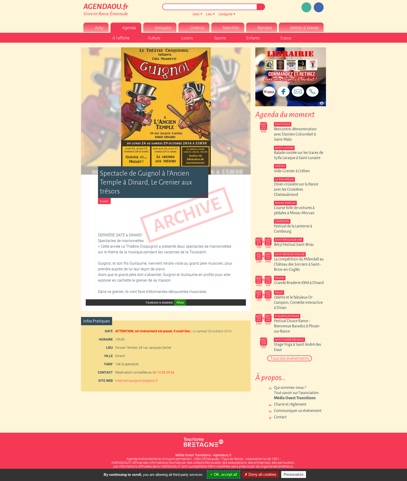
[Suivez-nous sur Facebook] (319, 7)
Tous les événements (289, 358)
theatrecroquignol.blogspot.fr (136, 380)
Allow (180, 302)
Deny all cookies (262, 475)
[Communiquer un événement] (306, 7)
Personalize (294, 475)
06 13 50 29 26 (163, 372)
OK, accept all (225, 475)
